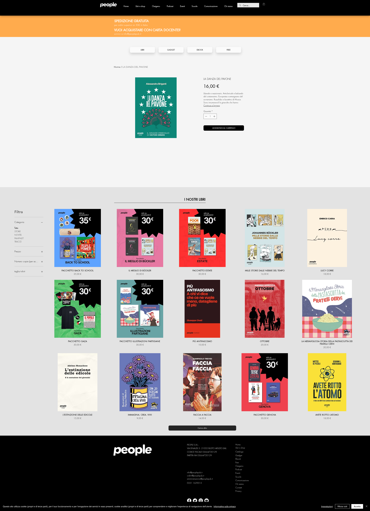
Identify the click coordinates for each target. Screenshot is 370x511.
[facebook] (189, 500)
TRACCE (18, 241)
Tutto (16, 228)
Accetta (357, 506)
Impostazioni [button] (327, 506)
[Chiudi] (366, 506)
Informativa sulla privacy (225, 506)
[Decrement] (206, 116)
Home (117, 67)
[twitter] (195, 500)
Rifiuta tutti (342, 506)
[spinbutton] (210, 116)
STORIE (17, 231)
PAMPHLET (19, 238)
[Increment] (214, 116)
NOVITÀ (18, 234)
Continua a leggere (212, 105)
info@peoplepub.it (132, 33)
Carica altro (202, 428)
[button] (264, 4)
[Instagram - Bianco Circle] (201, 500)
